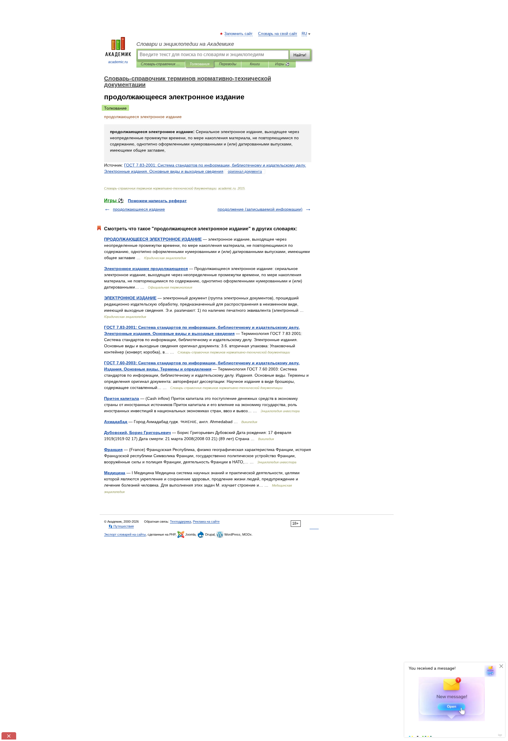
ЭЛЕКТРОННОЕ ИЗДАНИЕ (130, 298)
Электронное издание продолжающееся (146, 268)
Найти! (299, 55)
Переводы (227, 64)
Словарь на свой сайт (277, 34)
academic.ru (118, 62)
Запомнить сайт (239, 34)
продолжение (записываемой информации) (260, 209)
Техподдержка (180, 521)
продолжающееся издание (139, 209)
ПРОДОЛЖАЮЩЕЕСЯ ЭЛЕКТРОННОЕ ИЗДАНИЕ (153, 239)
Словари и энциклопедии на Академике (185, 44)
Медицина (114, 472)
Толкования (199, 64)
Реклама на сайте (206, 521)
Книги (255, 64)
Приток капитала (121, 398)
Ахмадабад (115, 421)
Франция (113, 449)
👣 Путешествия (121, 526)
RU (304, 34)
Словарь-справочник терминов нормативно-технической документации (161, 64)
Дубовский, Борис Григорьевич (137, 432)
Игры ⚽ (282, 64)
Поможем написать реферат (157, 200)
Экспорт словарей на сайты (125, 534)
